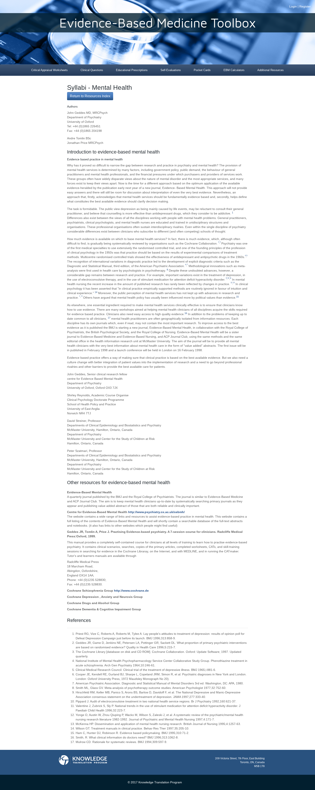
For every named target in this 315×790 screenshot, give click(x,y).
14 (96, 292)
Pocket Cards (202, 70)
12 (231, 283)
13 (234, 283)
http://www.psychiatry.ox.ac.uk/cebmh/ (156, 512)
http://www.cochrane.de (131, 590)
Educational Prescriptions (132, 70)
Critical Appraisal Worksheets (49, 70)
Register (305, 6)
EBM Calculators (234, 70)
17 (109, 317)
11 (230, 278)
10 (228, 278)
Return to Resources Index (90, 96)
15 (237, 296)
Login (293, 6)
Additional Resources (270, 70)
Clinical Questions (92, 70)
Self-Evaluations (170, 70)
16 (185, 313)
